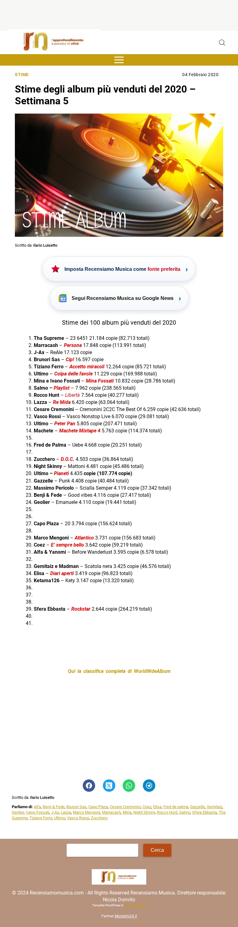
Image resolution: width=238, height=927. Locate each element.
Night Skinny (144, 812)
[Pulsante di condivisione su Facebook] (89, 785)
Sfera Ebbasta (204, 812)
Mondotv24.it (126, 916)
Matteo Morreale (135, 905)
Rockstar (80, 609)
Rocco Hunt (167, 812)
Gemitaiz (214, 806)
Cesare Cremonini (125, 806)
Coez (147, 806)
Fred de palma (175, 806)
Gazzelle (197, 806)
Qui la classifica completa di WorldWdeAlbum (119, 671)
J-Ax (55, 812)
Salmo (184, 812)
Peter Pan (64, 424)
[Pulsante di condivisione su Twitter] (109, 785)
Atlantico (84, 538)
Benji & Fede (53, 806)
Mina (127, 812)
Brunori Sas (76, 806)
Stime (22, 74)
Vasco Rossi (78, 818)
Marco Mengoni (86, 812)
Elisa (157, 806)
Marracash (111, 812)
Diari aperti (62, 573)
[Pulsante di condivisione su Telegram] (149, 785)
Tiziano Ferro (40, 818)
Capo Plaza (98, 806)
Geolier (18, 812)
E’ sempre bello (67, 545)
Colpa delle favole (73, 374)
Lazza (66, 812)
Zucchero (99, 818)
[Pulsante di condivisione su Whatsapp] (129, 785)
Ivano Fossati (37, 812)
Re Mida (62, 402)
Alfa (37, 806)
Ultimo (59, 818)
